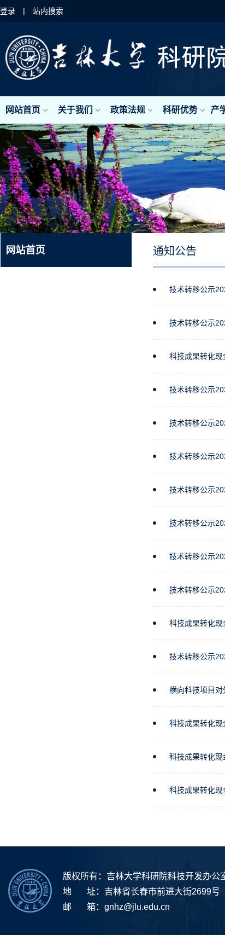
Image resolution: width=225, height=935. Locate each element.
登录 (7, 11)
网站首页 (22, 109)
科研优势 (180, 109)
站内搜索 (48, 11)
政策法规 (127, 109)
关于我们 (75, 109)
